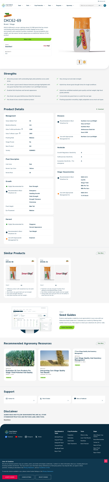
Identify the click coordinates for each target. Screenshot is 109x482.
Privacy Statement (29, 467)
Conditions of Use (44, 467)
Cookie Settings (26, 477)
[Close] (105, 461)
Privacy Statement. (48, 471)
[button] (6, 432)
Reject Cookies (43, 477)
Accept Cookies (9, 477)
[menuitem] (20, 5)
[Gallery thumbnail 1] (79, 62)
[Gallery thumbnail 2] (84, 62)
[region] (54, 470)
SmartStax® (8, 46)
